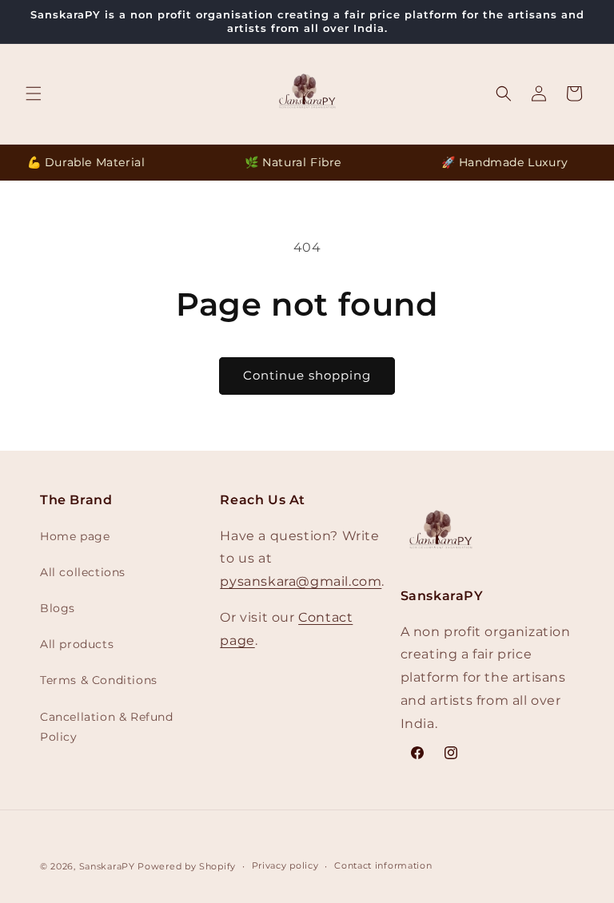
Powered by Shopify (187, 866)
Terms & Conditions (98, 680)
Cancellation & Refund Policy (106, 727)
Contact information (383, 865)
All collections (83, 572)
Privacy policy (285, 865)
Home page (75, 536)
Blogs (57, 608)
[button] (33, 93)
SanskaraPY (107, 866)
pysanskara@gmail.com (300, 581)
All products (77, 644)
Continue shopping (307, 375)
